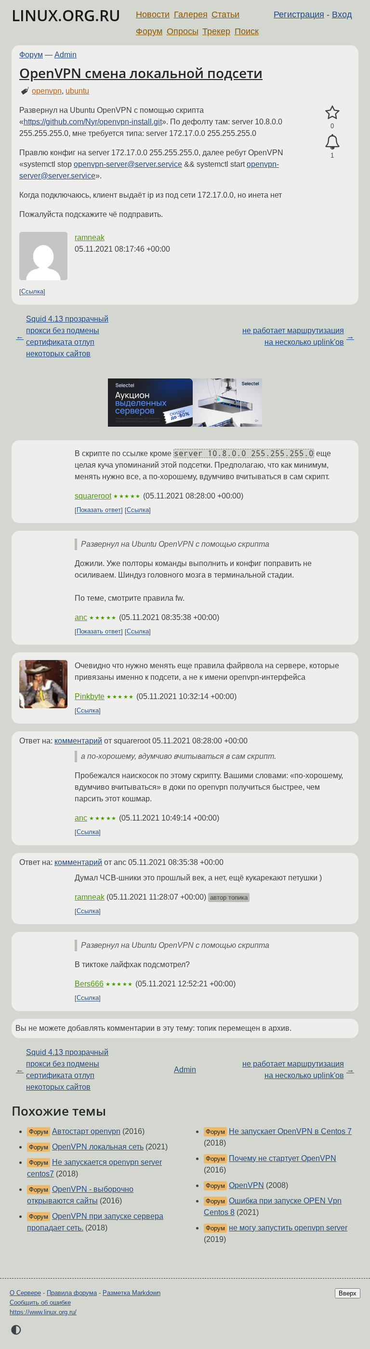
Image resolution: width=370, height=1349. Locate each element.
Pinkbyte (90, 696)
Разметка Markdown (131, 1292)
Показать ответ (99, 510)
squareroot (93, 496)
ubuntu (77, 91)
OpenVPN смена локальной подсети (141, 73)
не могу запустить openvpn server (288, 1228)
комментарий (78, 741)
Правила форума (72, 1292)
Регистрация (299, 14)
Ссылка (32, 292)
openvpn (47, 91)
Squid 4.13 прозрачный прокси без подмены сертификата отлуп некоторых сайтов (67, 336)
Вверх (348, 1293)
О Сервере (25, 1292)
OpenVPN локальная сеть (98, 1147)
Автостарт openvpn (86, 1131)
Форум (149, 31)
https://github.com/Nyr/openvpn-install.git (93, 122)
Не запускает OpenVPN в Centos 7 (290, 1131)
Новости (153, 14)
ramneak (90, 237)
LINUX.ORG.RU (66, 15)
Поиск (247, 31)
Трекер (216, 31)
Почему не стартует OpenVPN (282, 1158)
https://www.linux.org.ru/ (43, 1312)
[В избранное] (332, 112)
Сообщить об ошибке (40, 1302)
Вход (342, 14)
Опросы (182, 31)
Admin (65, 55)
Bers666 (89, 984)
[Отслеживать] (332, 142)
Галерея (191, 14)
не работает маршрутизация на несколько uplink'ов (293, 336)
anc (81, 617)
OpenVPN (246, 1185)
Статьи (225, 14)
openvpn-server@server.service (128, 164)
